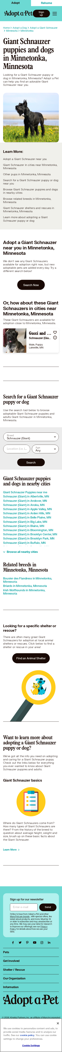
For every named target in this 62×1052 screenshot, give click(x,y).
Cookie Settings (31, 1045)
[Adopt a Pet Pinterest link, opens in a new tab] (28, 942)
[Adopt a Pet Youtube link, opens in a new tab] (35, 942)
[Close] (58, 1023)
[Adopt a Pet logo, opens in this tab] (31, 1003)
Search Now (31, 285)
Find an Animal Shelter (31, 658)
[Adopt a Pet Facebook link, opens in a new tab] (13, 942)
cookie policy (27, 1035)
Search (30, 462)
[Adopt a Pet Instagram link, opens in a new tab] (42, 942)
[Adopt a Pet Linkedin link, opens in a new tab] (49, 942)
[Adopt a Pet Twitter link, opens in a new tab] (21, 942)
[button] (55, 332)
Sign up (41, 13)
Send (48, 907)
